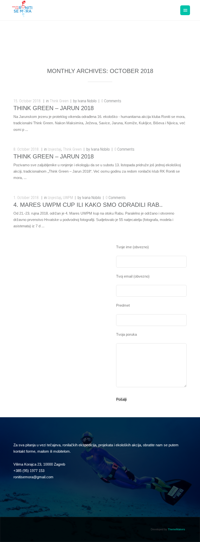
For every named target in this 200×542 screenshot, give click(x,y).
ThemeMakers (176, 529)
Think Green (59, 101)
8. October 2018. (26, 149)
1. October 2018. (26, 197)
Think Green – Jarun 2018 (53, 108)
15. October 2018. (27, 101)
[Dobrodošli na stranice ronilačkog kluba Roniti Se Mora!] (22, 14)
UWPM (68, 197)
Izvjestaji (54, 149)
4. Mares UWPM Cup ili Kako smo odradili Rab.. (88, 204)
